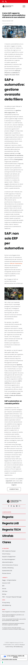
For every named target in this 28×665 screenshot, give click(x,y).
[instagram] (11, 506)
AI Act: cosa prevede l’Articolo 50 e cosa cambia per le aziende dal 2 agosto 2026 (14, 619)
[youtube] (16, 506)
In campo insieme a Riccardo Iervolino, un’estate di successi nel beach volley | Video (13, 628)
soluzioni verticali (9, 153)
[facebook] (8, 506)
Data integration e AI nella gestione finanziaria (13, 611)
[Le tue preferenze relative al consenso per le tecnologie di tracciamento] (2, 662)
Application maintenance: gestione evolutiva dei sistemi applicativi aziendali (13, 624)
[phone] (6, 1)
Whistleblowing (18, 646)
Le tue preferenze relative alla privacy (15, 656)
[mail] (3, 1)
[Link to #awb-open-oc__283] (24, 6)
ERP (12, 20)
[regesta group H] (7, 5)
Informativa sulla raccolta (9, 659)
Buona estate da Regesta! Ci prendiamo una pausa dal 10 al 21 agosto (13, 615)
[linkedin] (14, 506)
